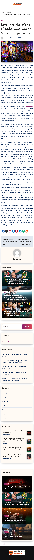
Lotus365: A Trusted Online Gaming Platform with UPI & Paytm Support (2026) (16, 281)
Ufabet (4, 418)
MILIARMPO (29, 106)
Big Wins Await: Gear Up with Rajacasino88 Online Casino (24, 242)
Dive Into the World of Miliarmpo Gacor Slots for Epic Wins (16, 29)
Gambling (4, 20)
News (3, 406)
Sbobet (4, 410)
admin (7, 38)
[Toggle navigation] (2, 4)
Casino (4, 397)
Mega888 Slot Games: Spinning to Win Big (10, 242)
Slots (3, 414)
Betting (4, 393)
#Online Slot (25, 38)
